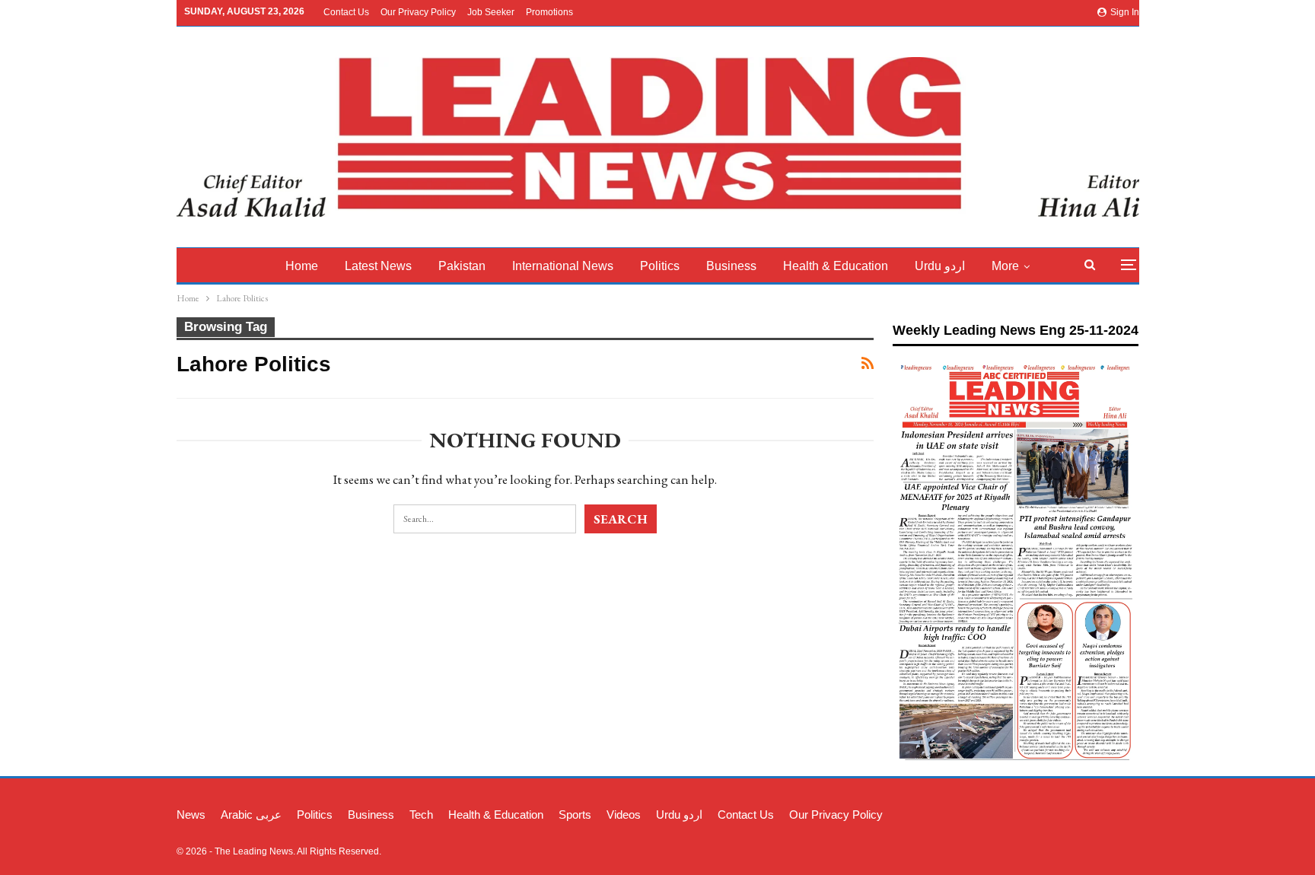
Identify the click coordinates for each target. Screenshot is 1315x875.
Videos (624, 814)
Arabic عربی (251, 814)
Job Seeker (490, 12)
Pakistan (462, 265)
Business (731, 265)
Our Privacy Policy (418, 12)
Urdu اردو (940, 265)
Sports (575, 814)
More (1005, 265)
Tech (421, 814)
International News (562, 265)
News (191, 814)
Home (301, 265)
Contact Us (346, 12)
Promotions (549, 12)
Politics (660, 265)
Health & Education (835, 265)
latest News (378, 265)
